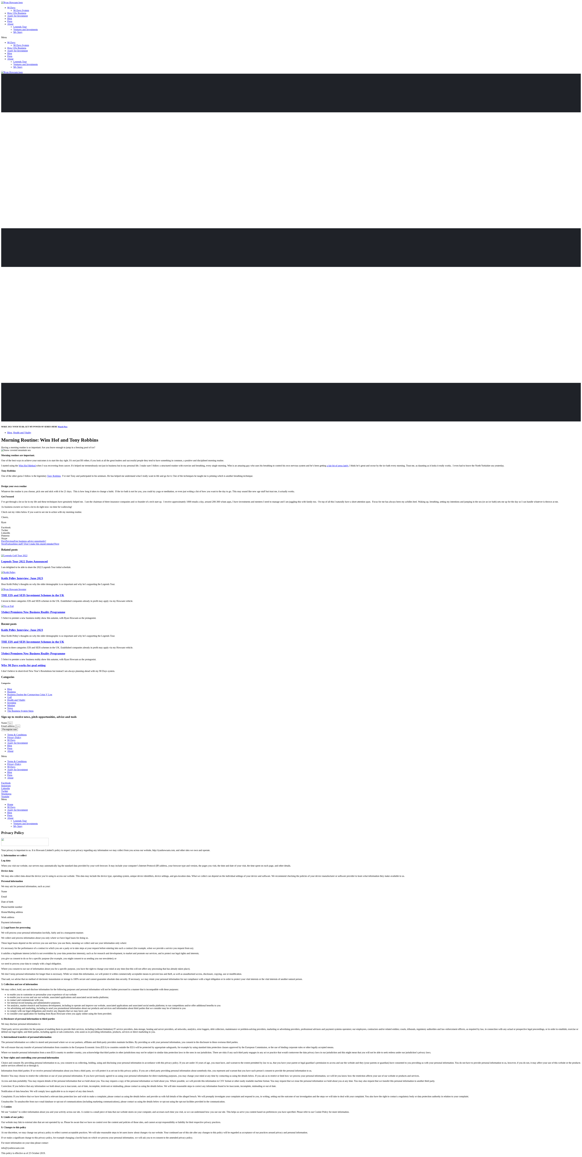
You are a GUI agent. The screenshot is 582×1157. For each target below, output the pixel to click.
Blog (9, 18)
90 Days (11, 7)
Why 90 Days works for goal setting (23, 665)
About (10, 24)
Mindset (11, 705)
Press (9, 21)
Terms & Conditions (17, 734)
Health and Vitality (22, 432)
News (10, 708)
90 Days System (21, 10)
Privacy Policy (14, 737)
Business (11, 692)
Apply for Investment (17, 16)
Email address (8, 726)
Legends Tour (20, 26)
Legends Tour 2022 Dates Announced (24, 561)
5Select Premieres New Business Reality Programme (33, 612)
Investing (11, 702)
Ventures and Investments (25, 29)
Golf (9, 697)
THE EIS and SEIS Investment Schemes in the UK (32, 595)
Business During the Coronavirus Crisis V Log (29, 694)
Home (10, 804)
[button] (291, 37)
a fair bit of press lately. (338, 465)
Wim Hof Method (27, 465)
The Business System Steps (20, 711)
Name (4, 723)
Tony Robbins (54, 476)
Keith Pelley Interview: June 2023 (22, 578)
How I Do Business (16, 13)
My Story (17, 32)
